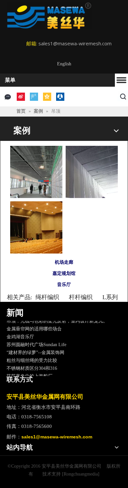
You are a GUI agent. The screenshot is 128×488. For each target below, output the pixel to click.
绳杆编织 (47, 297)
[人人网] (60, 97)
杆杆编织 (81, 297)
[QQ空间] (47, 97)
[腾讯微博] (34, 97)
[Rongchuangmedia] (80, 474)
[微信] (8, 97)
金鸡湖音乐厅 (20, 335)
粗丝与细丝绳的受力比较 (32, 359)
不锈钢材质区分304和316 (32, 367)
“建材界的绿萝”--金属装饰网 (35, 351)
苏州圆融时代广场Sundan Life (36, 343)
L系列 (110, 297)
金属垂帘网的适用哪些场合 (34, 327)
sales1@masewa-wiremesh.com (75, 43)
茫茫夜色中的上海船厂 (30, 374)
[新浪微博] (21, 97)
